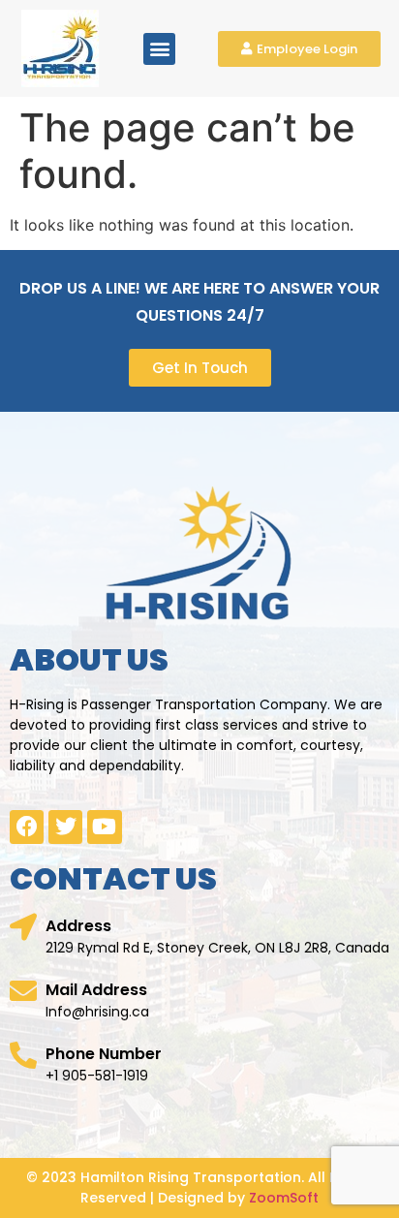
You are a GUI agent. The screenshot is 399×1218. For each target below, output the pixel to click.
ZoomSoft (284, 1197)
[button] (159, 49)
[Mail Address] (23, 991)
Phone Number (104, 1054)
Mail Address (96, 990)
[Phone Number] (23, 1055)
